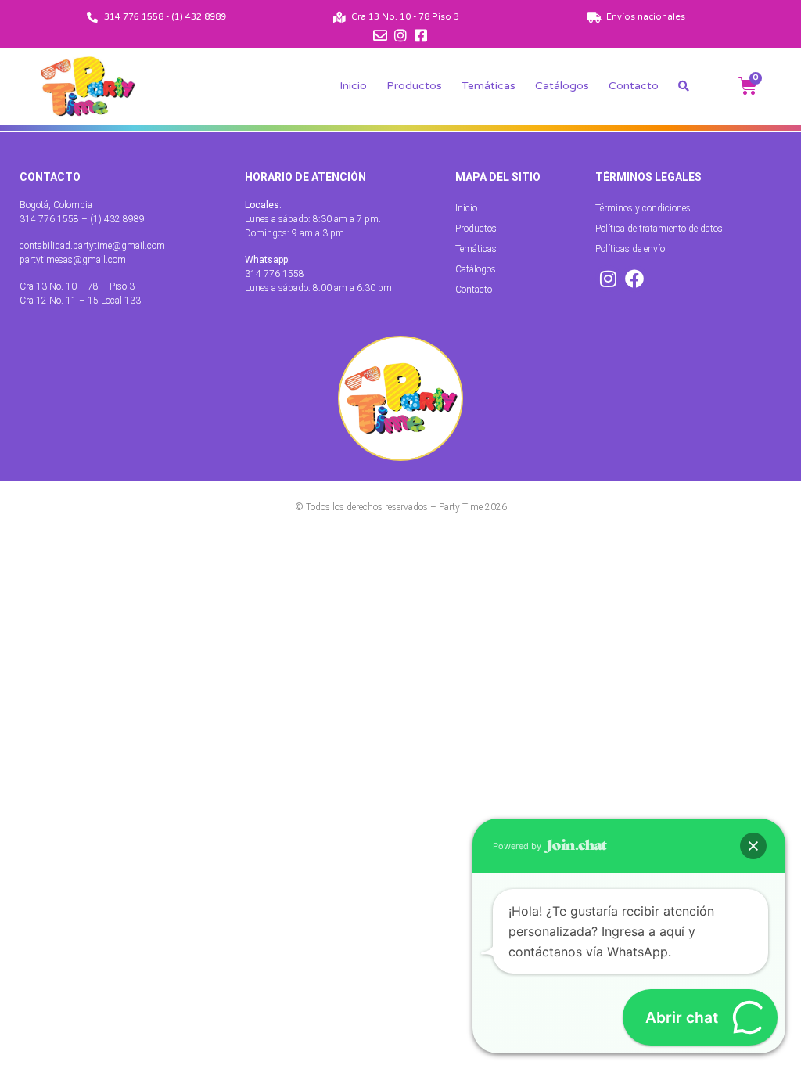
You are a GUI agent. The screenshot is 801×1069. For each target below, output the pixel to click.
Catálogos (562, 85)
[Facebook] (634, 278)
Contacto (634, 85)
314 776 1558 (274, 273)
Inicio (353, 85)
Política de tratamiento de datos (659, 228)
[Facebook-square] (421, 35)
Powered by (518, 845)
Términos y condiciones (643, 208)
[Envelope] (380, 35)
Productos (414, 85)
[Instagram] (400, 35)
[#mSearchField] (683, 86)
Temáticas (488, 85)
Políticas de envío (630, 248)
